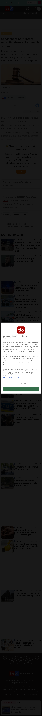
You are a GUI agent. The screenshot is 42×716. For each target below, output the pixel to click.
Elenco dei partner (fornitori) (12, 377)
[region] (21, 358)
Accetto (21, 389)
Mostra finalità (21, 384)
